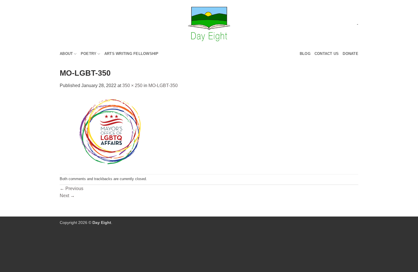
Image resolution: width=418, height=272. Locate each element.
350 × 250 (132, 85)
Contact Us (326, 53)
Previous (71, 188)
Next (67, 195)
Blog (305, 53)
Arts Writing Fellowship (131, 53)
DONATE (350, 53)
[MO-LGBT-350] (109, 131)
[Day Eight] (209, 24)
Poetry (89, 53)
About (66, 53)
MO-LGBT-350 (163, 85)
